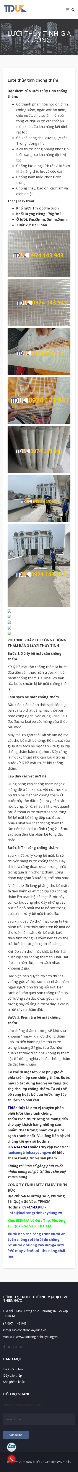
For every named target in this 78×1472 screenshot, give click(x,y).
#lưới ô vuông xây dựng (33, 1245)
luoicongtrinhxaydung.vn (29, 1152)
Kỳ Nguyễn (64, 1462)
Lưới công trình (13, 1369)
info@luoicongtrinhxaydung (32, 1212)
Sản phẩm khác (14, 1382)
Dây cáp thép (12, 1375)
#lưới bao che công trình (29, 1234)
